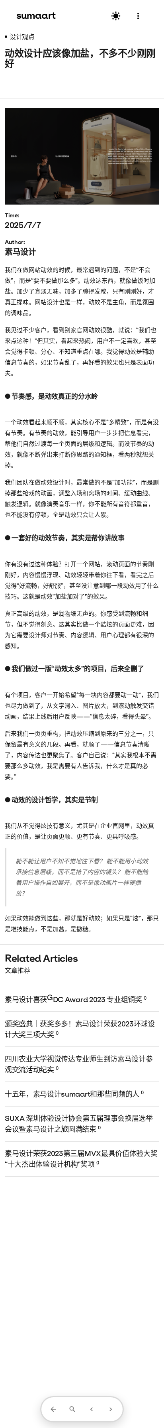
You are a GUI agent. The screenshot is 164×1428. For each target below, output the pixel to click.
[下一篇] (110, 1409)
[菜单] (138, 16)
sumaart (36, 15)
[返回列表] (53, 1409)
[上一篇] (91, 1409)
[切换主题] (115, 16)
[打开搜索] (72, 1409)
